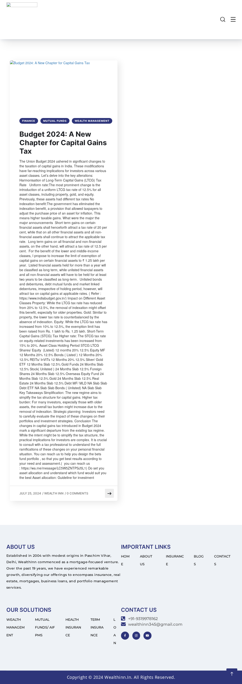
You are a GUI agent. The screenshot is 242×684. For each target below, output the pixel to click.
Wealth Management (92, 120)
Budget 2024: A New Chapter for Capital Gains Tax (63, 142)
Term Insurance (97, 627)
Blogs (199, 560)
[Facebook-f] (125, 636)
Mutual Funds (55, 120)
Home (125, 560)
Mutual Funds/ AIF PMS (45, 627)
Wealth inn (54, 493)
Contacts (222, 560)
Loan (114, 631)
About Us (146, 560)
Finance (28, 120)
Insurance (175, 560)
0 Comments (77, 493)
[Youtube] (147, 636)
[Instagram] (136, 636)
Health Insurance (73, 627)
